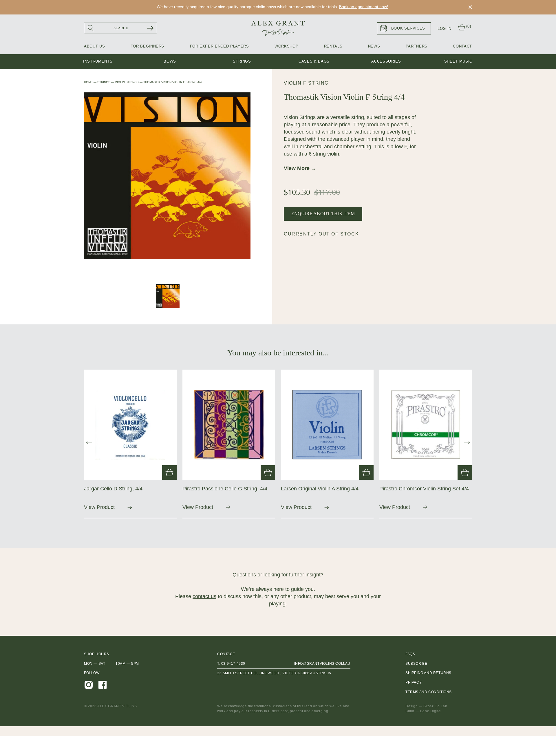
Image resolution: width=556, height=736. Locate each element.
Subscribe (416, 664)
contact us (204, 596)
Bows (170, 61)
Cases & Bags (314, 61)
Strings (242, 61)
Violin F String (306, 83)
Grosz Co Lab (435, 706)
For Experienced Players (219, 46)
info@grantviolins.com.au (322, 664)
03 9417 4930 (233, 664)
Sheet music (458, 61)
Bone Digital (431, 711)
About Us (94, 46)
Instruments (97, 61)
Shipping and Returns (428, 673)
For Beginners (147, 46)
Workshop (286, 46)
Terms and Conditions (428, 692)
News (374, 46)
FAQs (410, 654)
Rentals (333, 46)
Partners (416, 46)
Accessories (386, 61)
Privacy (413, 682)
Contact (462, 46)
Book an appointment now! (363, 6)
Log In (444, 28)
